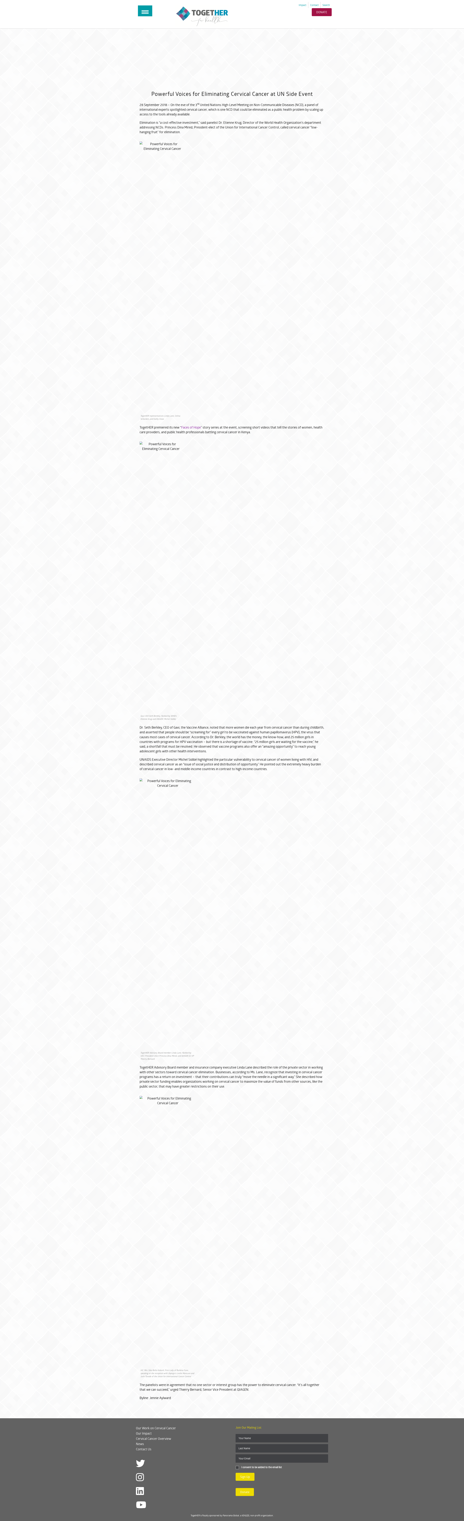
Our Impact (144, 1433)
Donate (321, 12)
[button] (245, 1477)
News (140, 1444)
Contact (314, 5)
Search (326, 5)
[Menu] (145, 10)
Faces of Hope (191, 427)
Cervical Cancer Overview (153, 1438)
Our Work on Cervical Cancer (156, 1428)
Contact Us (143, 1449)
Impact (302, 5)
